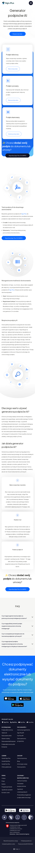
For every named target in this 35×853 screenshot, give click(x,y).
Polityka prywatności (26, 840)
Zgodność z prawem (7, 789)
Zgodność (20, 789)
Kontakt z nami (6, 792)
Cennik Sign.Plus (6, 758)
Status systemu (21, 767)
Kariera (3, 784)
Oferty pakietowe (6, 767)
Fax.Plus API (20, 735)
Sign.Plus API (20, 733)
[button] (17, 849)
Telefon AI (4, 733)
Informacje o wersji (22, 764)
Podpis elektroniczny (7, 730)
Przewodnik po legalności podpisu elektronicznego (24, 796)
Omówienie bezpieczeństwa (21, 785)
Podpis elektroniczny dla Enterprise (8, 745)
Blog (18, 761)
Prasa (3, 781)
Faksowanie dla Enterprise (8, 741)
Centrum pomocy (22, 758)
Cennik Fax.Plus (6, 764)
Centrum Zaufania (22, 780)
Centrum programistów (23, 730)
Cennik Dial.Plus (6, 761)
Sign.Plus (24, 214)
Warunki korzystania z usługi (11, 840)
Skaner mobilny (6, 738)
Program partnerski (7, 787)
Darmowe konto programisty (21, 740)
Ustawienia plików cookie (8, 844)
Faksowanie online (6, 735)
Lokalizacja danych (22, 792)
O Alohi (3, 778)
